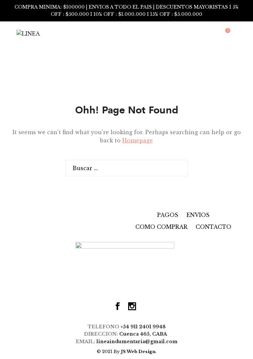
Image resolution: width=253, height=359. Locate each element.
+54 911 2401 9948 (143, 327)
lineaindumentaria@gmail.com (137, 341)
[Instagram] (132, 307)
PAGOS (167, 215)
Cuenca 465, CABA (144, 334)
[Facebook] (118, 307)
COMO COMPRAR (161, 227)
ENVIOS (198, 215)
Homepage (137, 140)
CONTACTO (213, 227)
